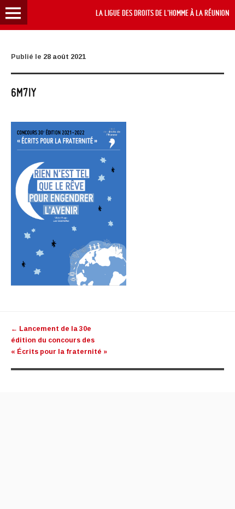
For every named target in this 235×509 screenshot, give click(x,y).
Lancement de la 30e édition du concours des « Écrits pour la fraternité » (59, 340)
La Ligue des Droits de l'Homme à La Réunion (163, 13)
